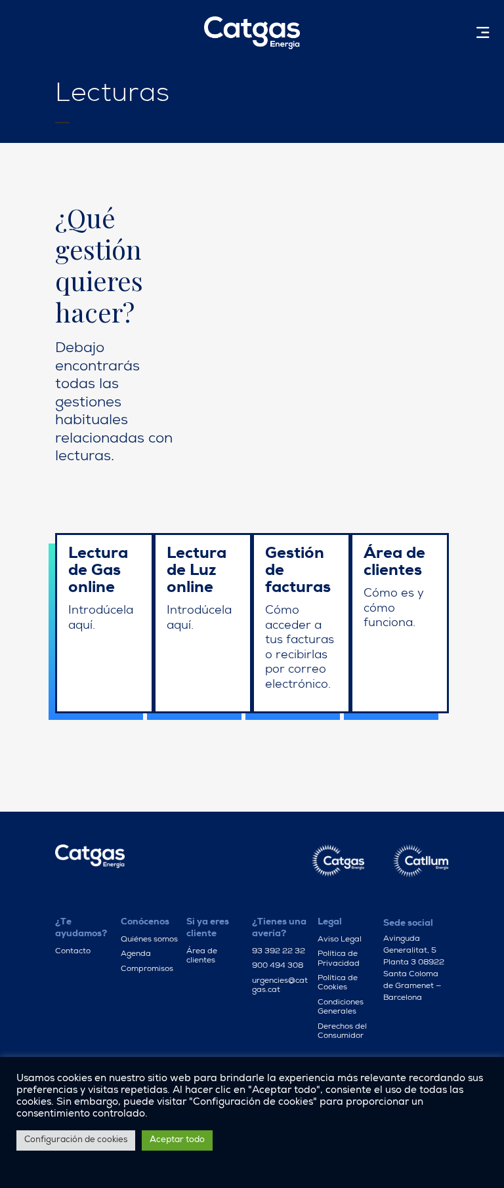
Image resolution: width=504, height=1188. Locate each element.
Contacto (73, 952)
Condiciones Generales (341, 1007)
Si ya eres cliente (207, 928)
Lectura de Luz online (196, 572)
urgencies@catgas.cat (280, 986)
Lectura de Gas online (98, 572)
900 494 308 (277, 966)
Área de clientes (201, 956)
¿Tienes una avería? (279, 928)
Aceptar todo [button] (177, 1140)
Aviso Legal (340, 940)
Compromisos (147, 970)
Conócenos (145, 922)
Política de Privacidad (339, 959)
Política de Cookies (338, 983)
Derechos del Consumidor (342, 1031)
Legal (330, 922)
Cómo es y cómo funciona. (394, 608)
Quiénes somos (149, 940)
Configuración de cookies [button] (75, 1140)
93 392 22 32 (278, 952)
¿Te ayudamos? (81, 928)
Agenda (136, 955)
